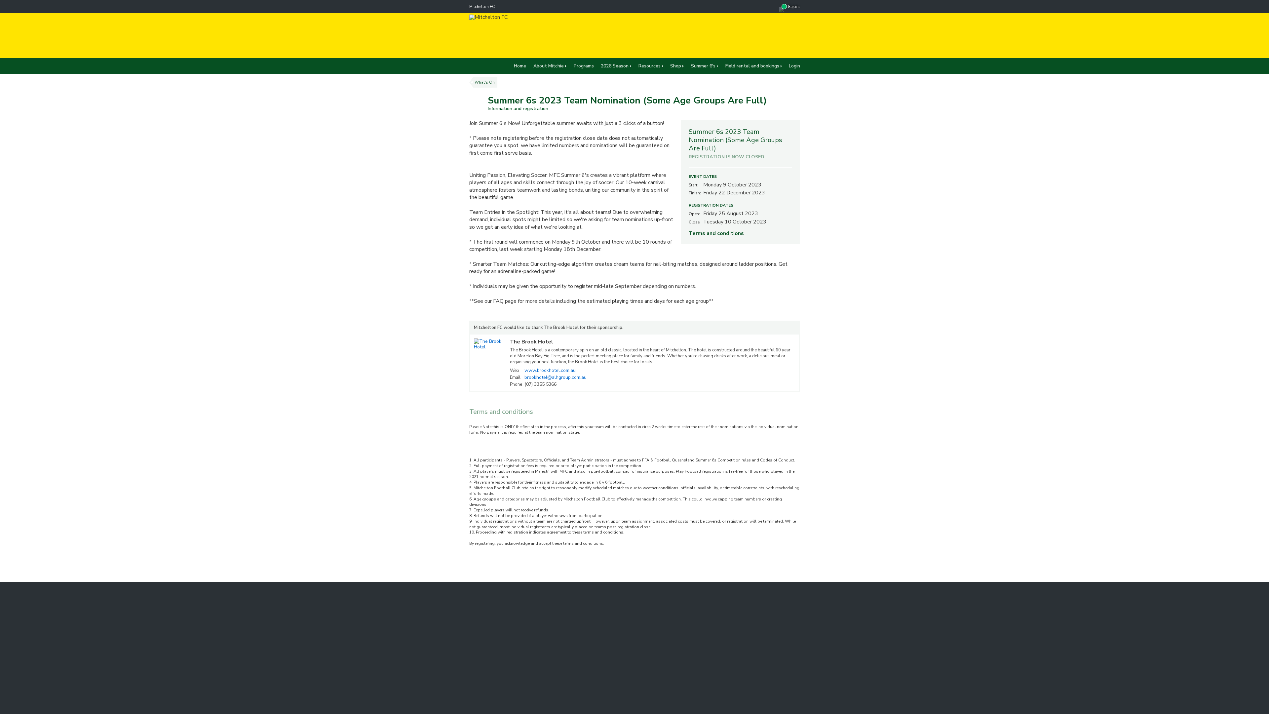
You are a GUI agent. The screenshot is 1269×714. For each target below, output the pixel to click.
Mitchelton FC (482, 6)
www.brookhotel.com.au (550, 370)
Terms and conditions (716, 233)
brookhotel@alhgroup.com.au (555, 377)
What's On (485, 82)
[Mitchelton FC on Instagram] (772, 6)
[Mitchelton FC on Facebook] (759, 6)
